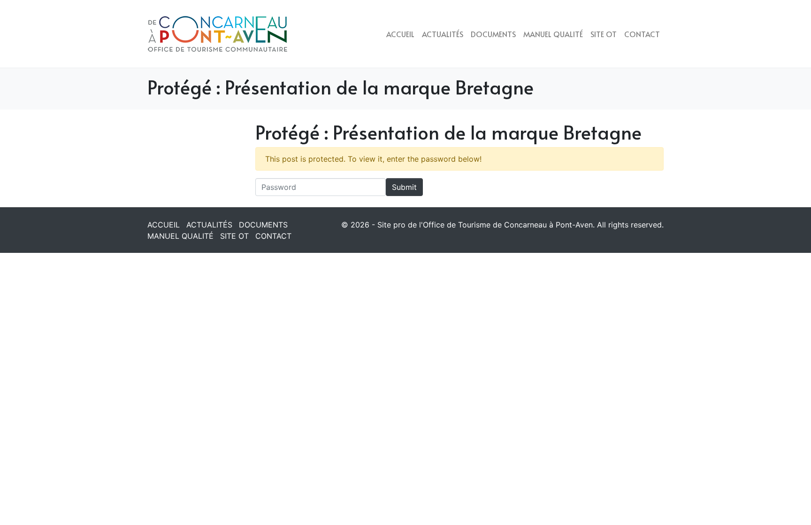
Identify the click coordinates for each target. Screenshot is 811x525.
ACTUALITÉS (442, 34)
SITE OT (603, 34)
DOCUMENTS (493, 34)
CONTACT (642, 34)
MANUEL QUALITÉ (553, 34)
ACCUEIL (400, 34)
